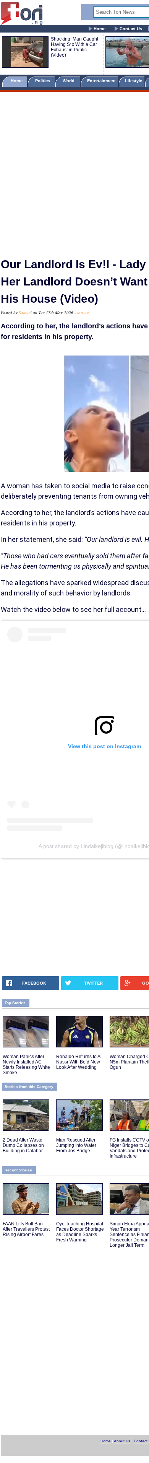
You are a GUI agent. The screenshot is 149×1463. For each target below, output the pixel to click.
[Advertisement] (74, 171)
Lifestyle (133, 80)
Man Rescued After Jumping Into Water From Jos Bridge (76, 1145)
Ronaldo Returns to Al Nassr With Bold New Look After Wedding (79, 1062)
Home (99, 28)
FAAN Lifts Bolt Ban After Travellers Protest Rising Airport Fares (26, 1229)
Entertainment (101, 80)
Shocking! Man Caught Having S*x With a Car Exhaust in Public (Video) (74, 47)
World (69, 80)
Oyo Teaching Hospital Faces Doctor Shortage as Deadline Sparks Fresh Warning (80, 1232)
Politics (43, 80)
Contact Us (131, 28)
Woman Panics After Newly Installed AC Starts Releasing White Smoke (26, 1064)
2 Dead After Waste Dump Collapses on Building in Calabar (23, 1145)
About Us (122, 1441)
